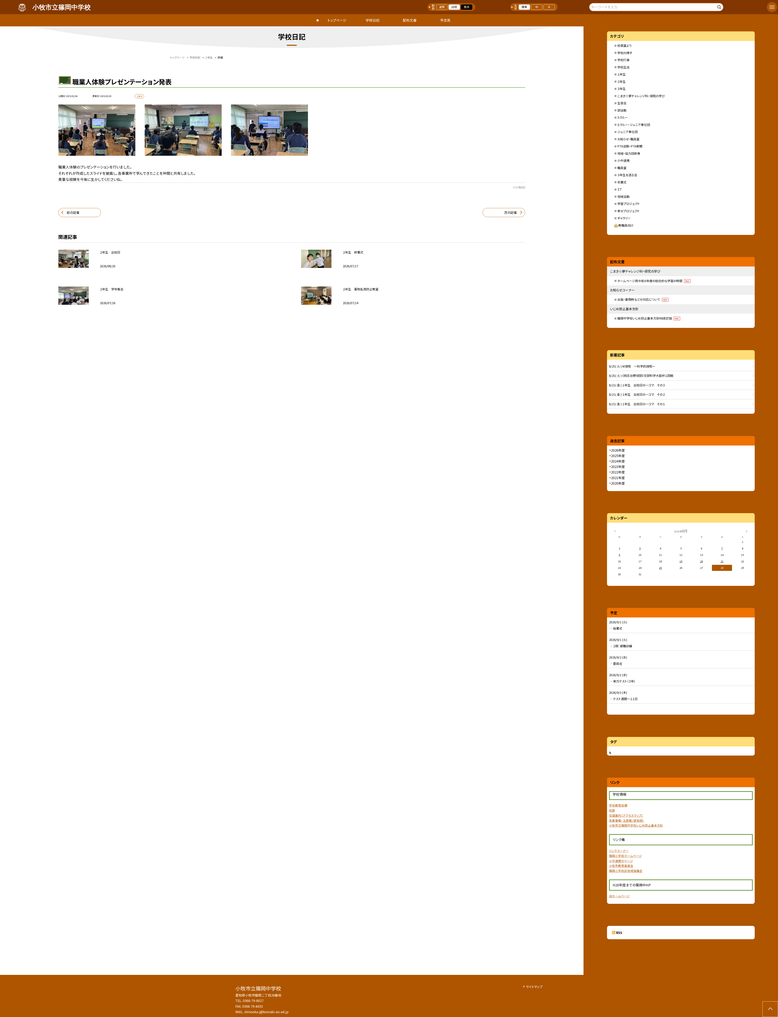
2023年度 (618, 466)
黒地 (466, 7)
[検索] (719, 6)
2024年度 (618, 461)
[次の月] (746, 530)
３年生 (621, 88)
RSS (619, 932)
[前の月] (615, 530)
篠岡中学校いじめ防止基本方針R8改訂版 (648, 318)
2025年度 (618, 455)
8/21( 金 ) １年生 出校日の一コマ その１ (637, 404)
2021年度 (618, 477)
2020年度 (618, 483)
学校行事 (623, 60)
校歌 (612, 810)
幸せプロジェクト (628, 211)
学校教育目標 (618, 805)
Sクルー (622, 117)
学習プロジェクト (628, 203)
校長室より (624, 45)
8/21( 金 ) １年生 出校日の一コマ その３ (637, 385)
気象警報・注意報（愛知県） (626, 820)
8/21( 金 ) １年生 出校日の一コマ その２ (637, 394)
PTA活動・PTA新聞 (629, 146)
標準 (524, 7)
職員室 (621, 168)
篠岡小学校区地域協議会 (625, 871)
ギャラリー (624, 218)
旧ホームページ (619, 896)
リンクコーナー (619, 851)
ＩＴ (619, 189)
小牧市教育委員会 (621, 865)
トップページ (337, 20)
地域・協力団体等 (628, 153)
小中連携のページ (621, 861)
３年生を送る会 (627, 175)
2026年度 (618, 450)
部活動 (621, 110)
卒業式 (621, 182)
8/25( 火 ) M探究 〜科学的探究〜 (632, 366)
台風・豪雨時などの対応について (642, 299)
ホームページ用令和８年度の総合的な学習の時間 (653, 281)
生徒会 (621, 103)
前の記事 (73, 212)
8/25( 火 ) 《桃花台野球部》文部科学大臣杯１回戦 (641, 375)
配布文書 (410, 20)
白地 (454, 7)
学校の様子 (624, 53)
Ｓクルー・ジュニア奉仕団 (633, 125)
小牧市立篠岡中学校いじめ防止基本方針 (636, 825)
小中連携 (623, 160)
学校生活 (623, 67)
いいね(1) (519, 187)
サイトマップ (534, 986)
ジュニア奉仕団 (627, 132)
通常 (442, 7)
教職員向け (626, 225)
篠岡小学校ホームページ (625, 856)
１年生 (621, 74)
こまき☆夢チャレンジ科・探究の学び (641, 96)
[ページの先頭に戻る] (770, 1009)
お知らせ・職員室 (628, 139)
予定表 (445, 20)
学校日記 (372, 20)
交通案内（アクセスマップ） (626, 815)
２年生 (621, 81)
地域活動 (623, 196)
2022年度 (618, 472)
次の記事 (510, 212)
